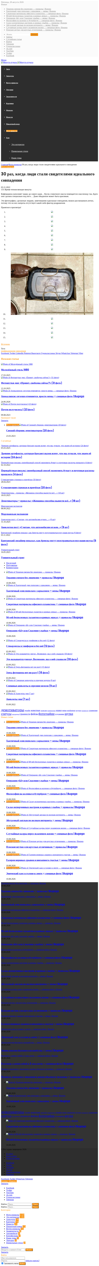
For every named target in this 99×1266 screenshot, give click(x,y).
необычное (71, 710)
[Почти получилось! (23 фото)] (18, 404)
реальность (84, 710)
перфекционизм (8, 351)
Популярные (11, 565)
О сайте (9, 1154)
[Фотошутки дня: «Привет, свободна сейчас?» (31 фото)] (30, 377)
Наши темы (16, 158)
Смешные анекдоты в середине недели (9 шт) (31, 686)
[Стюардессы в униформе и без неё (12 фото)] (30, 640)
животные (35, 710)
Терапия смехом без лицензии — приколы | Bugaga (28, 9)
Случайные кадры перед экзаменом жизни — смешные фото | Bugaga (36, 27)
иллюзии (44, 710)
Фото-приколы (11, 131)
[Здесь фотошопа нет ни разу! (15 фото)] (28, 667)
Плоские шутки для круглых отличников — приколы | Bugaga (33, 30)
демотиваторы (12, 710)
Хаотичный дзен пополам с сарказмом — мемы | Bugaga (31, 11)
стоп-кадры (15, 714)
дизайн (27, 710)
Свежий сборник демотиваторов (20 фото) (30, 430)
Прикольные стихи (19, 151)
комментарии (51, 710)
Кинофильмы (12, 1236)
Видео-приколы (12, 83)
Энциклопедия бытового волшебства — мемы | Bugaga (32, 1050)
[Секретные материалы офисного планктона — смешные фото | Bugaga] (42, 599)
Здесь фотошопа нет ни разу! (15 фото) (28, 672)
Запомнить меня (11, 1263)
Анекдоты (10, 76)
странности (24, 714)
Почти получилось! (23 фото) (18, 409)
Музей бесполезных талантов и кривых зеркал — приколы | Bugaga (36, 16)
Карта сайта (11, 1156)
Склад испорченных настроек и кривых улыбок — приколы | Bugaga (36, 23)
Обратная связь (13, 1158)
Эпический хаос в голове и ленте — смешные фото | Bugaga (39, 873)
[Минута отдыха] (17, 62)
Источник (5, 344)
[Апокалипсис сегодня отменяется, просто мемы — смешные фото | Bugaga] (38, 391)
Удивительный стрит (12, 557)
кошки (59, 710)
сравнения (93, 710)
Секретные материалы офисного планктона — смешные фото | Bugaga (37, 13)
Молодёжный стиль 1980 (15, 369)
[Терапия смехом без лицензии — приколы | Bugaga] (33, 572)
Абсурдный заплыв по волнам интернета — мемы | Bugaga (32, 25)
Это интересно (17, 144)
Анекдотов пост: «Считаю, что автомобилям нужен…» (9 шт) (35, 527)
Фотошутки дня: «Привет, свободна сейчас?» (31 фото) (31, 383)
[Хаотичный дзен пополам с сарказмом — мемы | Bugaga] (35, 585)
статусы (6, 713)
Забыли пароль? (32, 1261)
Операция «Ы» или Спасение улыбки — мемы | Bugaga (30, 18)
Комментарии (12, 568)
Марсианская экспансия (14, 514)
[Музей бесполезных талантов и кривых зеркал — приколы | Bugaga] (40, 612)
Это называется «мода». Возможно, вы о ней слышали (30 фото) (42, 659)
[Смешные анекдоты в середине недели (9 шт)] (31, 680)
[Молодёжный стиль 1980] (17, 364)
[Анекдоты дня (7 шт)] (20, 693)
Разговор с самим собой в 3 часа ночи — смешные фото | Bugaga (37, 1063)
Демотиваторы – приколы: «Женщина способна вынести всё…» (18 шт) (40, 501)
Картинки (10, 103)
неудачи (78, 710)
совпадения (21, 351)
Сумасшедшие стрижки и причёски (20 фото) (26, 487)
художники (59, 714)
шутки (69, 713)
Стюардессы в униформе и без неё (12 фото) (30, 646)
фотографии (46, 713)
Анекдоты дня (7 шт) (18, 699)
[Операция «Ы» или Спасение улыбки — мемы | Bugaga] (35, 625)
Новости (9, 117)
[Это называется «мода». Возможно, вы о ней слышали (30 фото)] (39, 654)
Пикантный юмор (13, 124)
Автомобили (11, 1233)
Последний (11, 563)
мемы (64, 710)
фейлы (34, 713)
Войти (22, 1264)
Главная (4, 164)
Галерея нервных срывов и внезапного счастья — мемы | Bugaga (42, 860)
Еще (8, 138)
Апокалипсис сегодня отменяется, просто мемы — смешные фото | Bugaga (42, 396)
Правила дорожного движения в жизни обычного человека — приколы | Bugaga (46, 1077)
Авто (8, 69)
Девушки (9, 90)
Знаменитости (11, 97)
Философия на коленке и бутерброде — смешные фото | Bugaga (34, 20)
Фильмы (9, 110)
